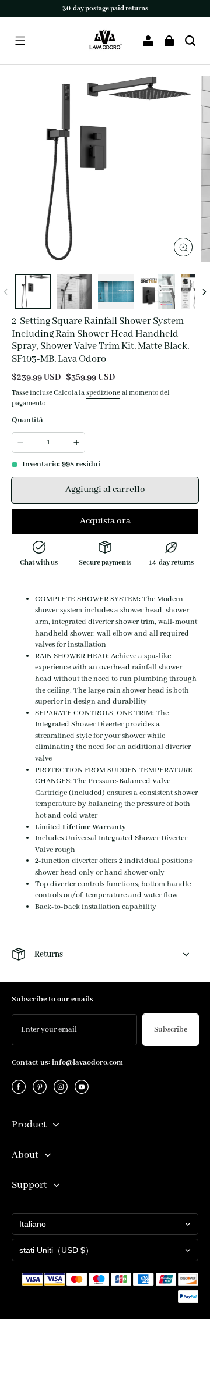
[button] (20, 41)
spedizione (103, 392)
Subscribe (170, 1029)
